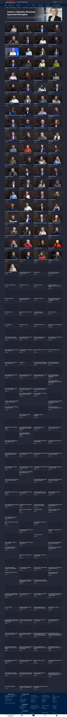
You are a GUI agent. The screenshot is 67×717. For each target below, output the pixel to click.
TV (7, 7)
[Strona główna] (6, 5)
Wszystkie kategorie (58, 7)
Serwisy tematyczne (56, 5)
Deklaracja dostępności (9, 700)
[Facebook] (22, 716)
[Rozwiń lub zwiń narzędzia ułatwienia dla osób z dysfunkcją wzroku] (56, 715)
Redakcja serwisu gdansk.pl (9, 699)
